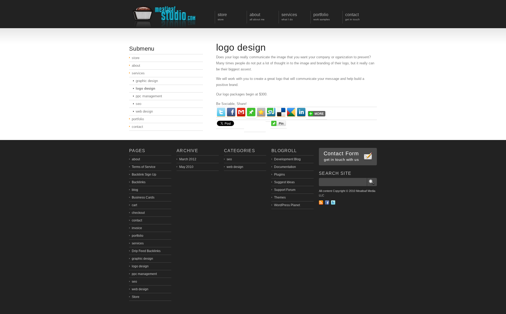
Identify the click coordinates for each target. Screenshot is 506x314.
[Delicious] (281, 112)
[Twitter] (221, 112)
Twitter (333, 202)
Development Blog (287, 159)
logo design (241, 47)
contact (137, 127)
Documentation (285, 167)
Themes (280, 197)
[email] (241, 112)
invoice (137, 228)
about (136, 65)
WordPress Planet (287, 205)
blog (135, 190)
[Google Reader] (291, 112)
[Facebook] (231, 112)
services (138, 73)
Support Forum (284, 190)
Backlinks (138, 182)
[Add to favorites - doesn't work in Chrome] (261, 112)
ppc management (149, 96)
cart (134, 205)
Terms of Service (143, 167)
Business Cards (143, 197)
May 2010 (186, 167)
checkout (138, 213)
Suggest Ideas (284, 182)
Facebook (327, 202)
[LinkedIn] (301, 112)
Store (135, 297)
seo (138, 104)
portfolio (138, 119)
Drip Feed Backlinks (146, 251)
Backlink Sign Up (144, 174)
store (135, 58)
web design (144, 111)
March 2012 (187, 159)
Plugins (279, 174)
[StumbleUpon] (271, 112)
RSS (321, 202)
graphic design (147, 81)
